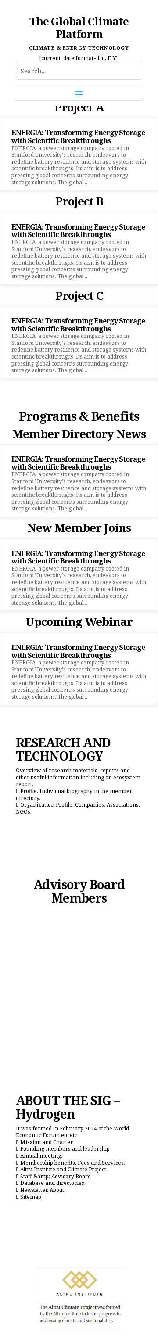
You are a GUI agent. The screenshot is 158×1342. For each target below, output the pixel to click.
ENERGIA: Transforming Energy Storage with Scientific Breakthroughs (78, 136)
